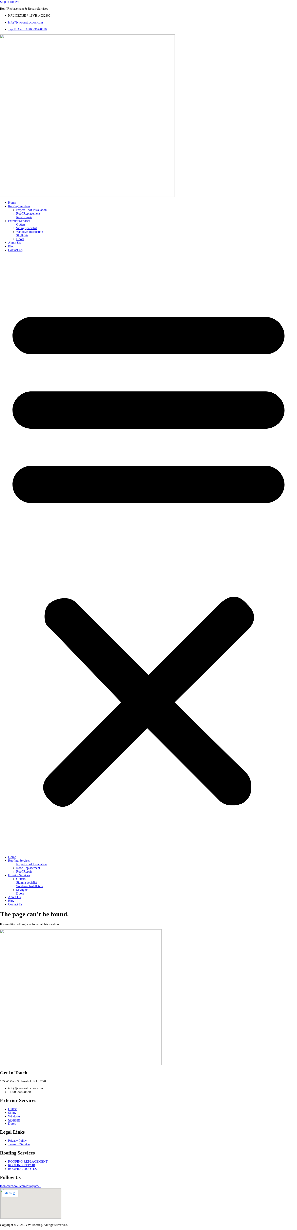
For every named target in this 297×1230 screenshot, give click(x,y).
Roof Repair (24, 217)
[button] (148, 553)
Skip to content (9, 1)
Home (12, 202)
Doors (20, 239)
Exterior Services (19, 221)
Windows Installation (29, 231)
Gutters (20, 224)
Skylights (22, 235)
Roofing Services (19, 206)
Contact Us (15, 250)
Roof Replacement (28, 213)
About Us (14, 242)
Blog (11, 246)
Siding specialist (26, 228)
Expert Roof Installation (31, 210)
